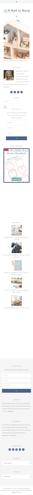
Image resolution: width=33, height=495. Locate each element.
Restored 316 (26, 488)
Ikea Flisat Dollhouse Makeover (15, 60)
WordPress (14, 492)
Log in (19, 492)
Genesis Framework (26, 490)
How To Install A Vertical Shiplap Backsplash (16, 291)
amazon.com (5, 435)
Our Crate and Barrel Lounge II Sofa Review (17, 256)
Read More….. (11, 411)
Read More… (6, 87)
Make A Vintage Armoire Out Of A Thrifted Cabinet (16, 274)
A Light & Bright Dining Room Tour (16, 308)
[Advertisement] (16, 202)
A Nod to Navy (16, 11)
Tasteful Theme (15, 490)
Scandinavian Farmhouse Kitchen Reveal (16, 238)
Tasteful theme (17, 488)
